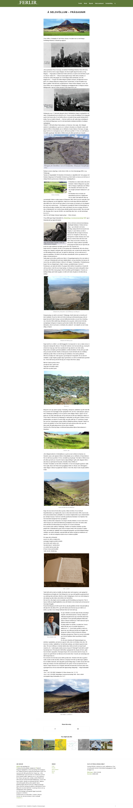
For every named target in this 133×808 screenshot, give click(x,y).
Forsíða (53, 768)
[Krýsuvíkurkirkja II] (106, 744)
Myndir (53, 771)
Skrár (53, 773)
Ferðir (53, 766)
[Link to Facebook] (115, 806)
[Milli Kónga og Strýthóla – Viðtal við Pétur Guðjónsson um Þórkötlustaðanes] (26, 744)
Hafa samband (55, 769)
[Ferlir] (28, 3)
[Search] (115, 3)
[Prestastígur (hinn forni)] (37, 744)
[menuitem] (80, 3)
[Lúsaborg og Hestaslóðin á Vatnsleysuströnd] (95, 744)
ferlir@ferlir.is (19, 797)
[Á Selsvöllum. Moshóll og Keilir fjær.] (66, 27)
